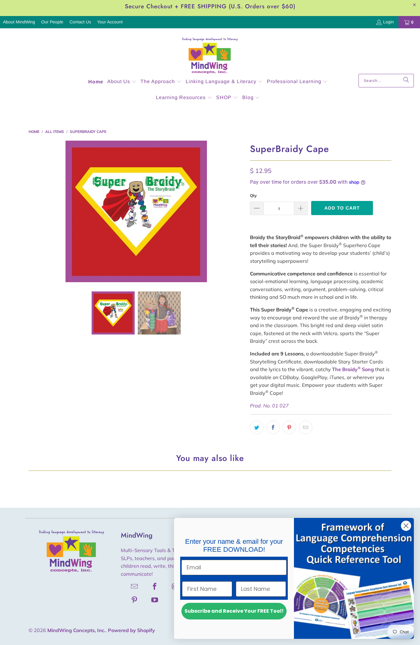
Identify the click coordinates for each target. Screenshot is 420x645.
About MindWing (19, 21)
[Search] (406, 80)
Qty (253, 195)
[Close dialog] (406, 525)
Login (388, 21)
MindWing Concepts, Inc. (76, 630)
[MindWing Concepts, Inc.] (210, 52)
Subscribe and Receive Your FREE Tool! (234, 611)
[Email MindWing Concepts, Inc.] (134, 586)
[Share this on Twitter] (256, 427)
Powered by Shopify (131, 630)
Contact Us (80, 21)
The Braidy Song (353, 369)
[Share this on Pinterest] (289, 427)
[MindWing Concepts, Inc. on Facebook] (155, 586)
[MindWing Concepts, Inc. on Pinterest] (134, 599)
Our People (52, 21)
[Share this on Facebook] (273, 427)
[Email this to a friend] (305, 427)
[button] (122, 82)
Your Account (110, 21)
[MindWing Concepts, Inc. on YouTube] (155, 599)
